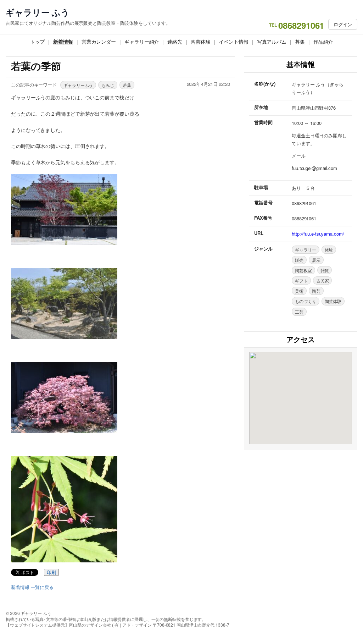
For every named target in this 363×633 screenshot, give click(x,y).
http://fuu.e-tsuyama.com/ (318, 233)
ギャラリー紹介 (141, 41)
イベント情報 (233, 41)
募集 (300, 41)
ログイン (343, 24)
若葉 (127, 85)
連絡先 (174, 41)
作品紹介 (323, 41)
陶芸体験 (201, 41)
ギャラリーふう (78, 85)
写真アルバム (271, 41)
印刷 (51, 572)
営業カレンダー (99, 41)
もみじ (107, 85)
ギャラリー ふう (37, 12)
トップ (37, 41)
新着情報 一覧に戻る (32, 587)
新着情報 (63, 41)
